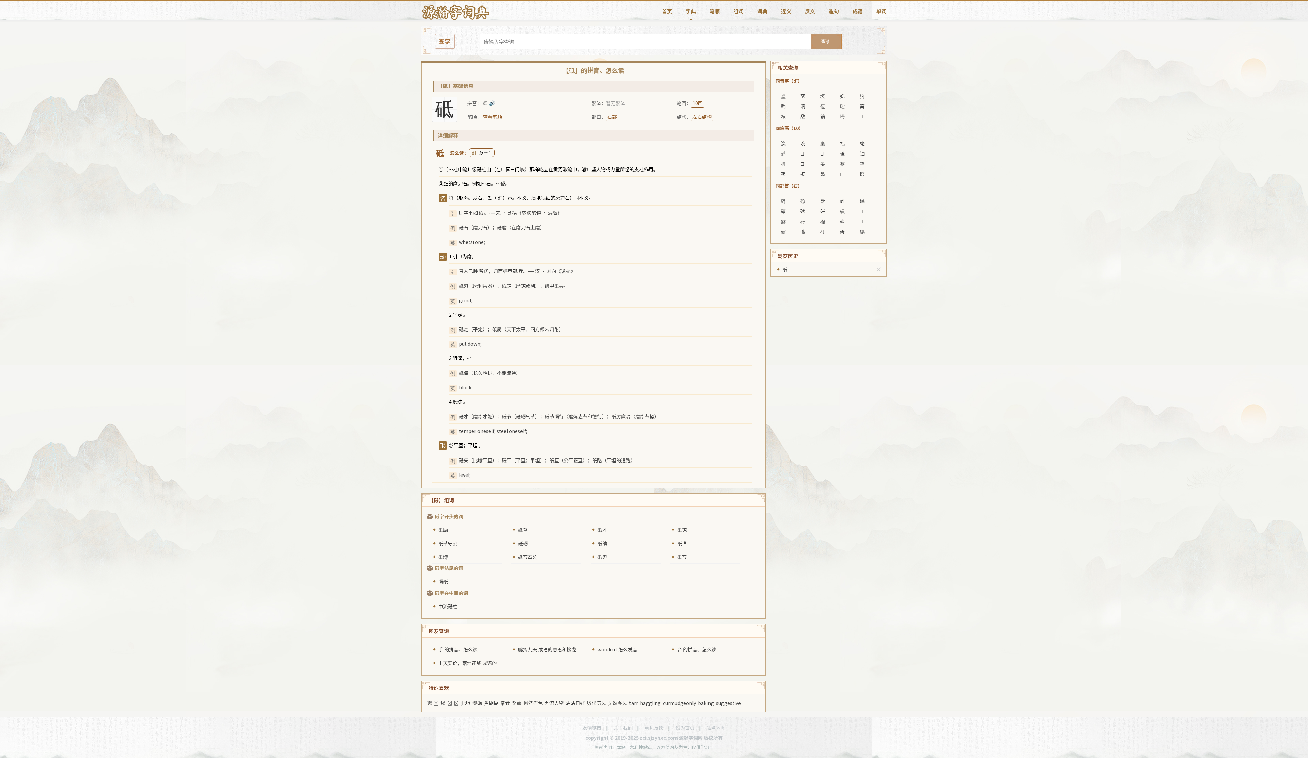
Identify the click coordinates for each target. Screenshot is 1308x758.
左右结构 (702, 116)
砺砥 (443, 581)
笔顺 (715, 11)
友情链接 (592, 727)
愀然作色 (533, 702)
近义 (786, 11)
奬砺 (477, 702)
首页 (667, 11)
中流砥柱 (447, 606)
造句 (834, 11)
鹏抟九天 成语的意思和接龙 (547, 649)
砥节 (682, 556)
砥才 (602, 529)
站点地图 (716, 727)
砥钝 (682, 529)
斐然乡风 (617, 702)
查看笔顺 (492, 116)
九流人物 (554, 702)
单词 (881, 11)
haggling (650, 702)
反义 (810, 11)
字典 (691, 11)
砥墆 (443, 556)
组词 (738, 11)
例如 (477, 183)
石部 (612, 116)
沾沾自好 (575, 702)
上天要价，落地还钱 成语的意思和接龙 (479, 663)
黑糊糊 (491, 702)
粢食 (505, 702)
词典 (762, 11)
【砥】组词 (441, 500)
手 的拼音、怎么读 (458, 649)
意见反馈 (654, 727)
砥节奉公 (527, 556)
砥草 (523, 529)
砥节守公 (447, 543)
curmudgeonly (679, 702)
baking (706, 702)
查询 (826, 42)
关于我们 (623, 727)
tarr (633, 702)
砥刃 (602, 556)
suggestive (728, 702)
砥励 (443, 529)
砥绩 (602, 543)
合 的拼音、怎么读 (696, 649)
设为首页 (685, 727)
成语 (858, 11)
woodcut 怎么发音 (617, 649)
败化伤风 (596, 702)
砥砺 (523, 543)
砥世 (682, 543)
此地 (465, 702)
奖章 (516, 702)
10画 (697, 103)
